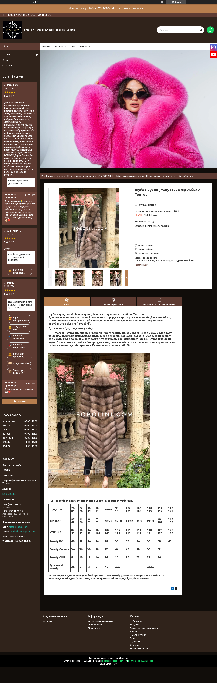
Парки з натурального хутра (144, 628)
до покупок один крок (132, 8)
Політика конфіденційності (140, 661)
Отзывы (7, 65)
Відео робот (94, 628)
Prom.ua (124, 658)
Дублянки (134, 645)
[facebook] (172, 589)
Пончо (133, 638)
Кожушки (134, 624)
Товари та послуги (55, 176)
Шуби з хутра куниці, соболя (129, 176)
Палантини (135, 641)
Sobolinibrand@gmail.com (22, 531)
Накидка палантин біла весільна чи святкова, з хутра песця (20, 305)
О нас (72, 46)
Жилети (133, 631)
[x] (176, 589)
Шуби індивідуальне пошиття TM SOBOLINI (90, 176)
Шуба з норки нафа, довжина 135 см (18, 182)
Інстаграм (47, 621)
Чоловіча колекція (139, 648)
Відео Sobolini (95, 624)
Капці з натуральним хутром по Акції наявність (19, 257)
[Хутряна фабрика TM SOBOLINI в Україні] (12, 30)
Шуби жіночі (136, 621)
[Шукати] (200, 29)
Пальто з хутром (138, 635)
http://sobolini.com (18, 527)
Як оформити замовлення (100, 621)
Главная (46, 46)
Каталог (59, 46)
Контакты (85, 46)
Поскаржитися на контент (114, 661)
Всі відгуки (20, 401)
